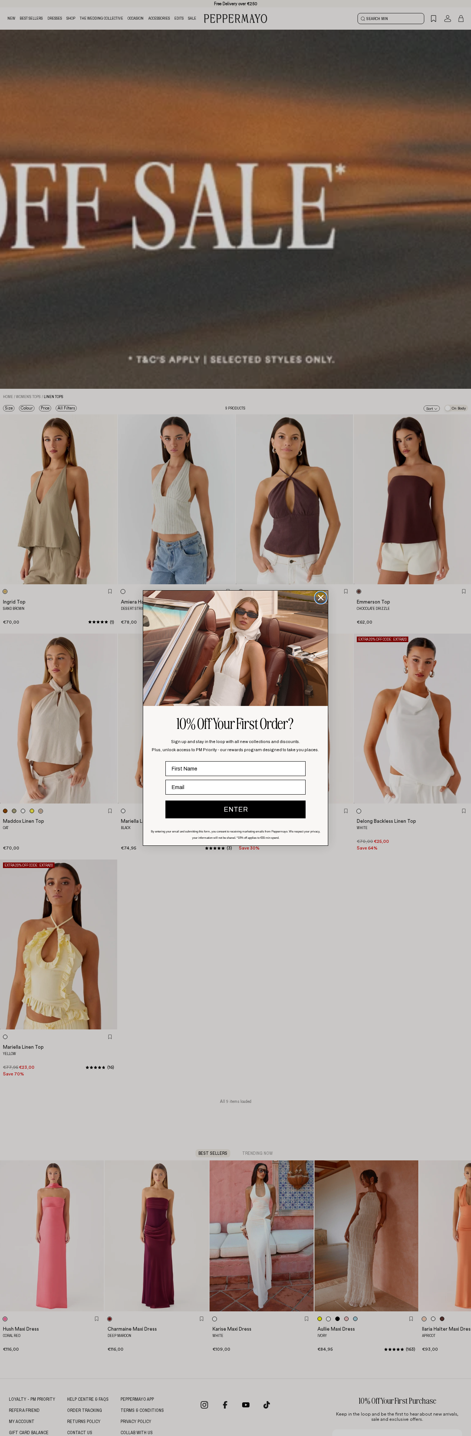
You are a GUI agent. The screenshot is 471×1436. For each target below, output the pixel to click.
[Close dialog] (321, 598)
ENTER (236, 809)
